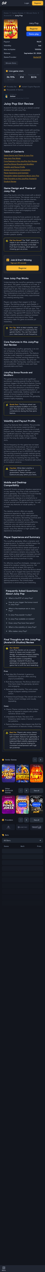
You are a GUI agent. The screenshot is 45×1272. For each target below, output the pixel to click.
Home (6, 13)
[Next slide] (40, 759)
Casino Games (17, 13)
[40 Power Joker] (8, 804)
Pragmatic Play (22, 766)
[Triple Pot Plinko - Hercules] (22, 773)
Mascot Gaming (8, 766)
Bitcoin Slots (32, 13)
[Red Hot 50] (36, 773)
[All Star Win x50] (8, 773)
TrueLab (36, 766)
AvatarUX (8, 15)
